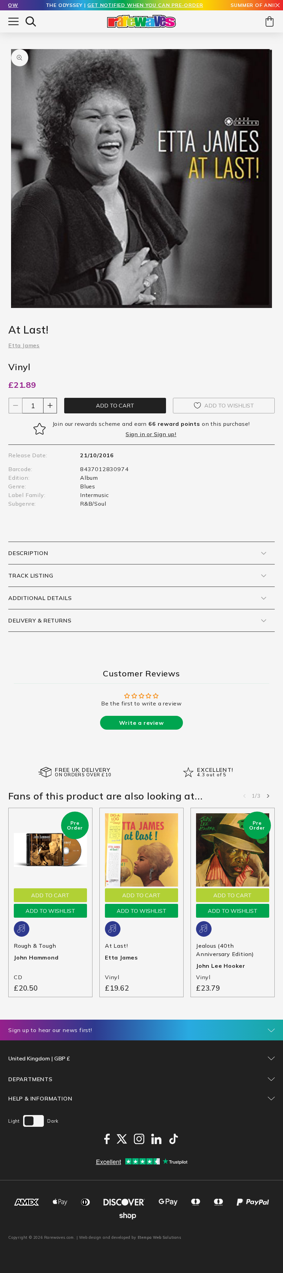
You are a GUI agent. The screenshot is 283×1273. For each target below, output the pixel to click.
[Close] (277, 5)
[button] (31, 21)
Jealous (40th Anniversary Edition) (225, 949)
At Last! (116, 945)
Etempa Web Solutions (160, 1237)
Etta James (24, 345)
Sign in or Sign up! (151, 434)
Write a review (141, 722)
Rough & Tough (35, 945)
